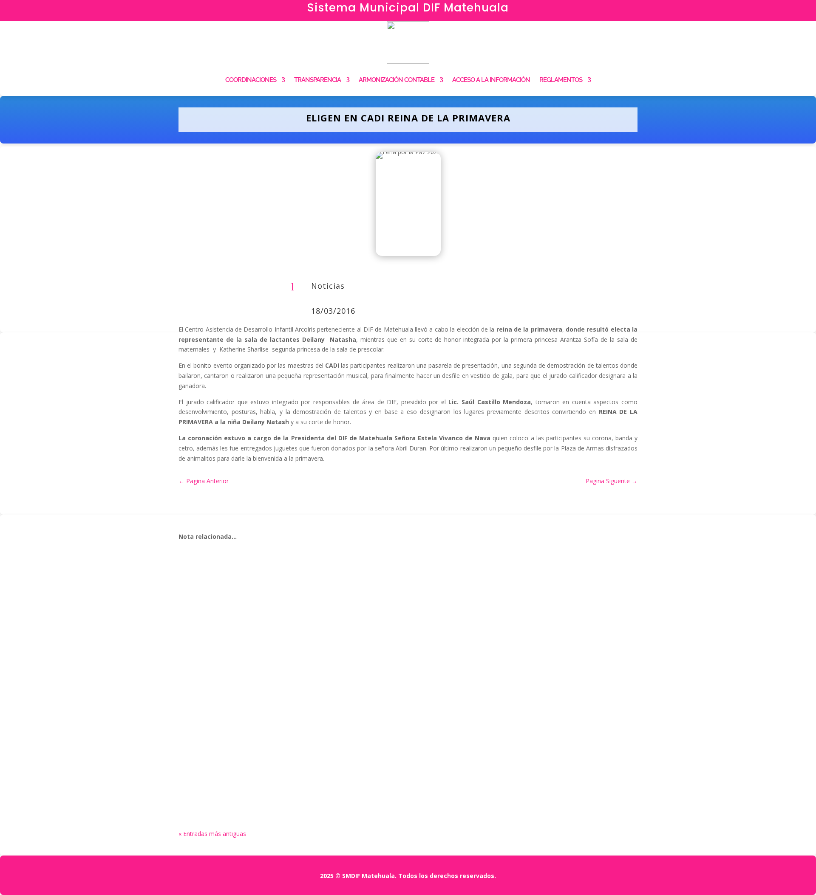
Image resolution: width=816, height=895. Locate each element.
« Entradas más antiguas (212, 834)
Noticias (328, 286)
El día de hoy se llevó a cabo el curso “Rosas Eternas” (294, 672)
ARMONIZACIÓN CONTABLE (396, 80)
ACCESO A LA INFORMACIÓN (491, 80)
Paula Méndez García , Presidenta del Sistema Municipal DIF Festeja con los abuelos (357, 764)
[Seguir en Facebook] (680, 11)
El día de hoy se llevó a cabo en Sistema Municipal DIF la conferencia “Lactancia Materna (367, 581)
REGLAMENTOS (560, 80)
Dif (202, 594)
